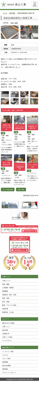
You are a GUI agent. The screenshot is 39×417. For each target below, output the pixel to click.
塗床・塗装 (5, 298)
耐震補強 (5, 291)
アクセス (5, 355)
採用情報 (5, 362)
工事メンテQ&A (7, 337)
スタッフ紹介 (6, 358)
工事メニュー (6, 281)
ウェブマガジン (7, 340)
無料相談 (5, 369)
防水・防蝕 (5, 302)
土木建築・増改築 (8, 288)
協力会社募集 (6, 365)
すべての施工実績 (7, 189)
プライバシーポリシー (9, 372)
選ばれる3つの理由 (8, 323)
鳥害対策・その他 (8, 312)
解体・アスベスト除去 (9, 305)
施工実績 (5, 330)
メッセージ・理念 (8, 351)
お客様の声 (5, 333)
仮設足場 (5, 309)
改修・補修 (14, 23)
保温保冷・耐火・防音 (9, 295)
